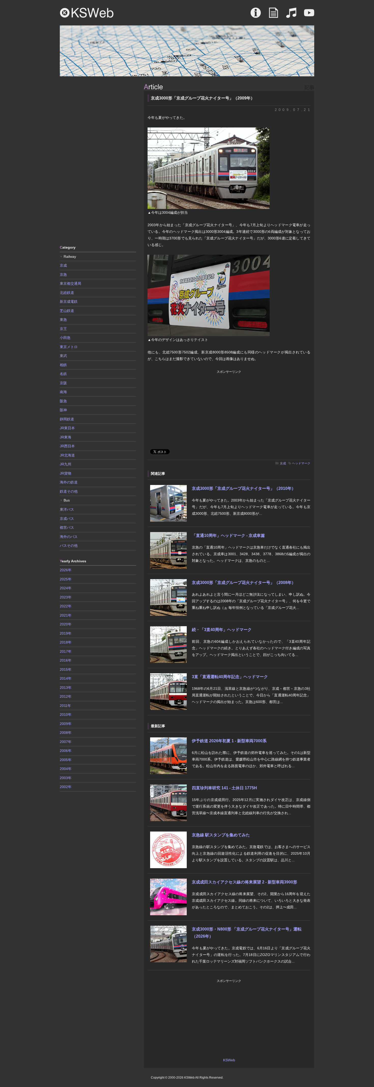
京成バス (67, 519)
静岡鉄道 (67, 419)
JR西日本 (67, 446)
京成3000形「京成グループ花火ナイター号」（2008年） (244, 582)
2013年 (65, 687)
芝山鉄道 (67, 311)
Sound (291, 15)
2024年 (65, 588)
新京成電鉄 (69, 301)
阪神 (63, 410)
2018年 (65, 642)
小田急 (65, 338)
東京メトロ (69, 347)
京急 (63, 275)
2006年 (65, 751)
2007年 (65, 742)
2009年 (65, 724)
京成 (283, 463)
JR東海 (65, 437)
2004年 (65, 769)
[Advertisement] (98, 160)
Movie (309, 15)
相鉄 (63, 365)
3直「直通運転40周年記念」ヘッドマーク (230, 677)
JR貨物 (65, 473)
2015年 (65, 669)
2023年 (65, 597)
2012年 (65, 696)
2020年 (65, 624)
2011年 (65, 706)
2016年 (65, 660)
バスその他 (69, 546)
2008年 (65, 733)
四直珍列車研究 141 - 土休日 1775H (224, 788)
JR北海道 (67, 455)
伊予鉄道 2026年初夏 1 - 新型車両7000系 (229, 741)
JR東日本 (67, 428)
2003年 (65, 778)
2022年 (65, 606)
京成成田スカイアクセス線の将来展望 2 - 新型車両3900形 (244, 882)
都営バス (67, 527)
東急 (63, 320)
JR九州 (65, 464)
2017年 (65, 651)
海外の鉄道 (69, 482)
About (256, 15)
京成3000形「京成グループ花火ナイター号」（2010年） (244, 488)
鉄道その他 (69, 491)
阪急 (63, 401)
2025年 (65, 579)
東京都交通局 (70, 283)
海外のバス (69, 537)
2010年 (65, 714)
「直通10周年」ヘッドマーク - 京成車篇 (228, 535)
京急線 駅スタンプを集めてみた (221, 835)
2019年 (65, 633)
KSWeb (87, 13)
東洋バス (67, 509)
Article (273, 15)
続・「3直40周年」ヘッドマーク (222, 629)
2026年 (65, 570)
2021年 (65, 615)
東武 (63, 356)
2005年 (65, 760)
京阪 (63, 383)
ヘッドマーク (301, 463)
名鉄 (63, 374)
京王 (63, 329)
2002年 (65, 787)
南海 (63, 392)
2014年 (65, 678)
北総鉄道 (67, 293)
